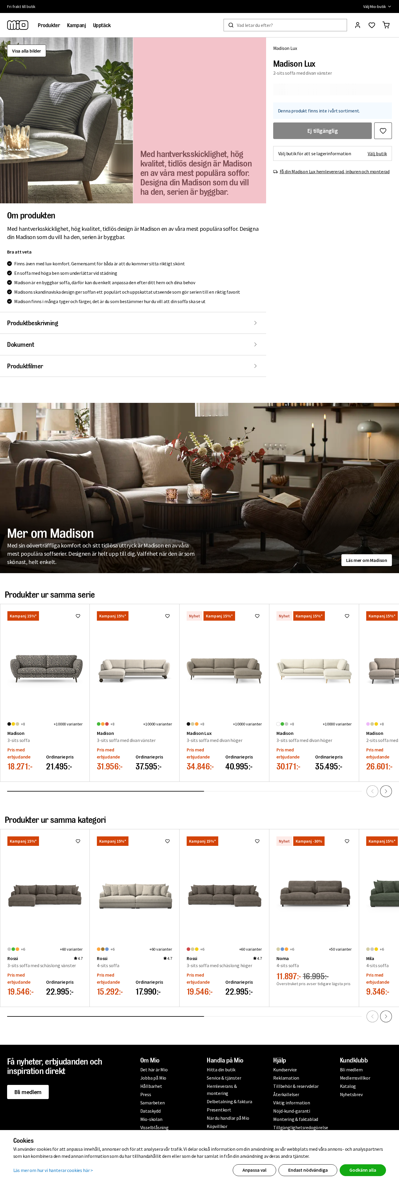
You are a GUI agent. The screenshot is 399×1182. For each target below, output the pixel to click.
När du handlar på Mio (228, 1118)
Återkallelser (286, 1094)
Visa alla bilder (26, 51)
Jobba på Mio (153, 1078)
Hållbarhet (151, 1086)
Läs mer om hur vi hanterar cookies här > (53, 1170)
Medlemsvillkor (355, 1078)
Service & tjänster (224, 1078)
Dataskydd (150, 1111)
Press (145, 1094)
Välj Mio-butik (374, 6)
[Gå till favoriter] (372, 25)
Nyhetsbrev (351, 1094)
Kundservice (285, 1070)
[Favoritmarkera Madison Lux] (383, 130)
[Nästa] (386, 791)
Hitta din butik (221, 1070)
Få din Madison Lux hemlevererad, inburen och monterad (335, 171)
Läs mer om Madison (366, 560)
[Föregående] (372, 791)
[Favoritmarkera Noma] (347, 841)
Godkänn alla (362, 1170)
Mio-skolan (151, 1119)
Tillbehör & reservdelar (295, 1086)
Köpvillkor (217, 1126)
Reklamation (286, 1078)
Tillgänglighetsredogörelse (300, 1127)
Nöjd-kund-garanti (291, 1111)
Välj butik (377, 153)
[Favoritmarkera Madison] (78, 616)
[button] (66, 120)
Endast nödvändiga (308, 1170)
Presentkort (219, 1110)
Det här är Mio (154, 1070)
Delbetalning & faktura (229, 1101)
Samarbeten (152, 1103)
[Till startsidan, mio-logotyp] (17, 25)
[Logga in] (358, 25)
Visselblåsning (154, 1127)
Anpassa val (254, 1170)
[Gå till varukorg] (386, 25)
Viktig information (291, 1103)
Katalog (348, 1086)
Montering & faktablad (295, 1119)
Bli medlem (28, 1092)
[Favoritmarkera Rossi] (78, 841)
